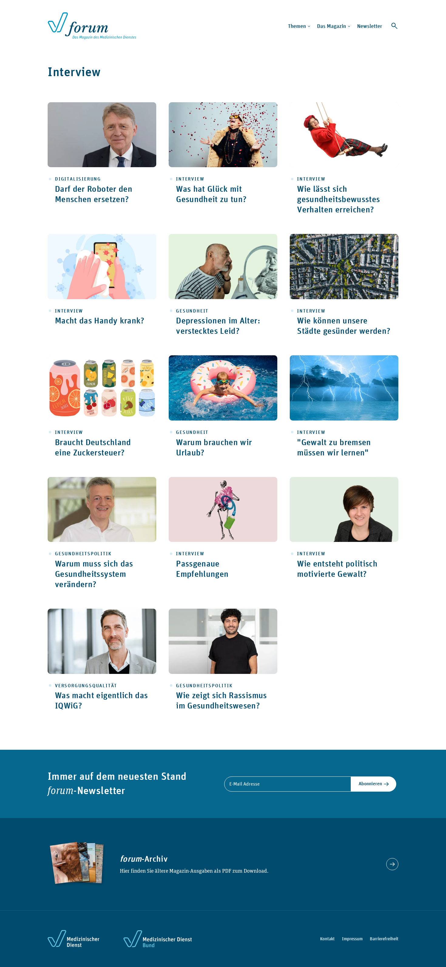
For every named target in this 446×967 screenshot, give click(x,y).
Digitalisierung (78, 179)
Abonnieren (370, 783)
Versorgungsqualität (86, 685)
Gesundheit (192, 311)
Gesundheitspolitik (83, 553)
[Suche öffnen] (394, 26)
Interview (190, 179)
